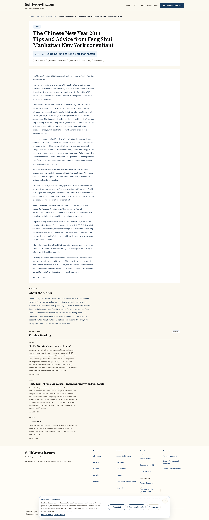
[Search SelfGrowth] (135, 5)
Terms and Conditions (148, 465)
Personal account (170, 456)
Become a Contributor (172, 469)
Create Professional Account (171, 462)
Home (32, 17)
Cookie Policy (145, 471)
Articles (41, 17)
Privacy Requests (146, 483)
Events (119, 475)
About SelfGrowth (123, 456)
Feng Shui (52, 17)
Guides (96, 469)
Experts (96, 462)
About (128, 5)
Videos (96, 481)
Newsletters (121, 469)
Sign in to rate (98, 60)
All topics (97, 456)
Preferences (154, 507)
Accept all (117, 507)
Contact (119, 488)
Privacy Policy (145, 459)
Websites (120, 462)
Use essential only (136, 507)
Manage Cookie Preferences (147, 490)
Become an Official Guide (126, 481)
